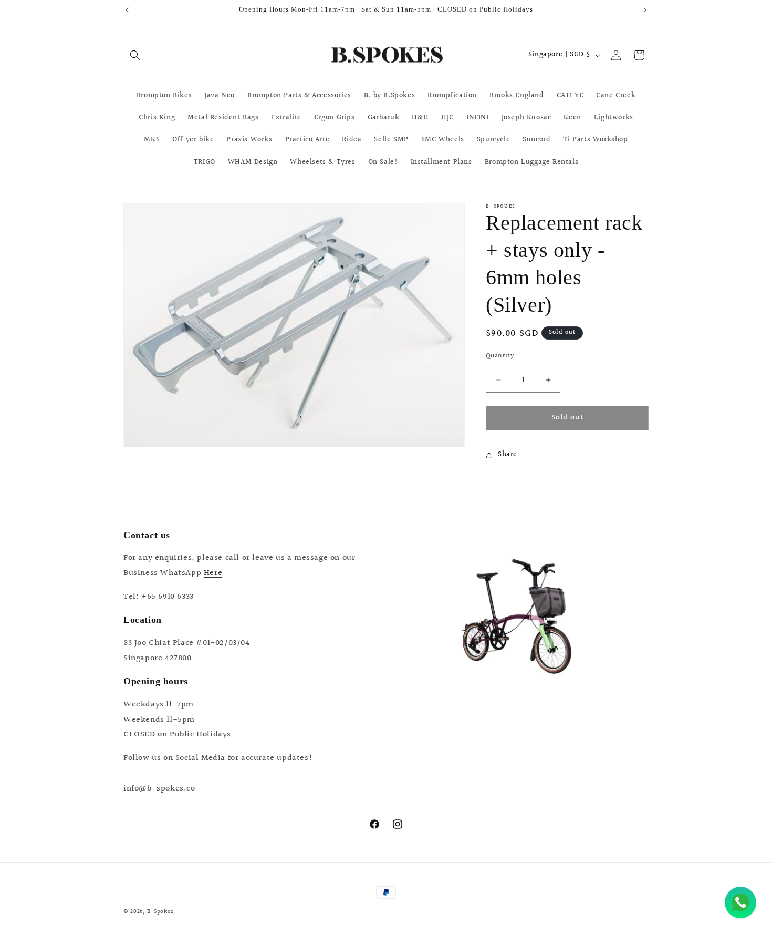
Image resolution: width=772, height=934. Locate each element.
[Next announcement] (644, 10)
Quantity (500, 356)
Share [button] (507, 454)
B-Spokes (160, 911)
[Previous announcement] (127, 10)
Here (213, 573)
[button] (135, 55)
